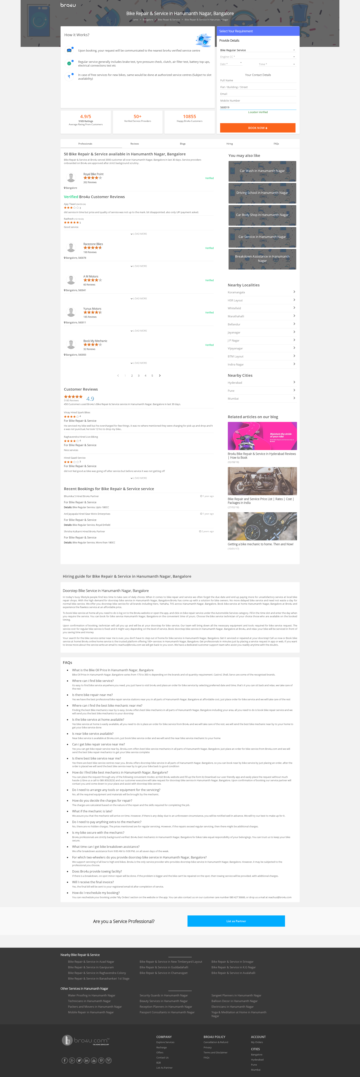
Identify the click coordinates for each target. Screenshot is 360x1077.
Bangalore (256, 1054)
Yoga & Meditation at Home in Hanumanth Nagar (239, 1014)
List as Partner (236, 921)
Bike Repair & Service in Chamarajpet (164, 973)
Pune (231, 390)
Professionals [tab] (85, 143)
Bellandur (234, 324)
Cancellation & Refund (216, 1042)
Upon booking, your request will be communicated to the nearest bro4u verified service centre (139, 50)
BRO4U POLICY (214, 1037)
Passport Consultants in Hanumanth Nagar (167, 1012)
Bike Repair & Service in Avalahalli (233, 973)
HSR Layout (235, 300)
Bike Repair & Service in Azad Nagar (91, 961)
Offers (159, 1052)
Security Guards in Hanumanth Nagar (164, 995)
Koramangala (236, 292)
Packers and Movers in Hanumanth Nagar (95, 1006)
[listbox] (258, 50)
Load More (140, 233)
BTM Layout (235, 356)
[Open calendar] (241, 62)
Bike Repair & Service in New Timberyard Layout (171, 961)
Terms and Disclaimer (215, 1052)
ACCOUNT (258, 1037)
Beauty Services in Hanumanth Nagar (164, 1001)
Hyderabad (235, 382)
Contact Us (162, 1057)
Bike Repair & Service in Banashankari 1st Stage (98, 978)
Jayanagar (234, 332)
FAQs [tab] (276, 143)
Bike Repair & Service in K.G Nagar (234, 967)
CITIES (255, 1049)
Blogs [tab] (183, 143)
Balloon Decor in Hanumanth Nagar (235, 1001)
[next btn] (160, 375)
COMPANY (164, 1037)
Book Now (256, 128)
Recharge (161, 1047)
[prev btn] (118, 375)
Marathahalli (236, 316)
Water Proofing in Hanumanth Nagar (91, 995)
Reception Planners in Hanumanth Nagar (166, 1006)
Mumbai (233, 398)
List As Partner (164, 1067)
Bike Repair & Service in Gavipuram (91, 967)
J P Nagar (233, 340)
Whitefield (234, 308)
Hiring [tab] (229, 143)
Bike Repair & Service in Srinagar (233, 961)
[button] (258, 31)
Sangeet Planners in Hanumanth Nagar (236, 995)
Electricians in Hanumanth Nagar (233, 1006)
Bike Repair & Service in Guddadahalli (164, 967)
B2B (158, 1062)
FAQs (206, 1057)
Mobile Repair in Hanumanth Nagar (91, 1012)
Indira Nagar (236, 364)
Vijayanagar (235, 348)
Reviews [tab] (134, 143)
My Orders (257, 1042)
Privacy (208, 1047)
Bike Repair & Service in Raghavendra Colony (97, 973)
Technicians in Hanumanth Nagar (89, 1001)
